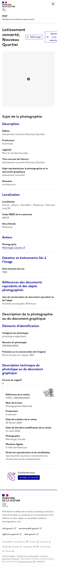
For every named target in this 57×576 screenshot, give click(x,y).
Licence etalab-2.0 (25, 561)
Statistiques (28, 547)
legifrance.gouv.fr (10, 534)
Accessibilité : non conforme (13, 542)
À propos (44, 542)
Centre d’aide (45, 547)
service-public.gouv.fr (29, 528)
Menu (53, 4)
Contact (32, 542)
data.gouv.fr (30, 534)
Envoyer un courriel (29, 477)
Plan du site (9, 551)
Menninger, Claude (12, 247)
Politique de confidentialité (27, 556)
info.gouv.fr (7, 528)
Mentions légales (8, 556)
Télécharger (35, 37)
